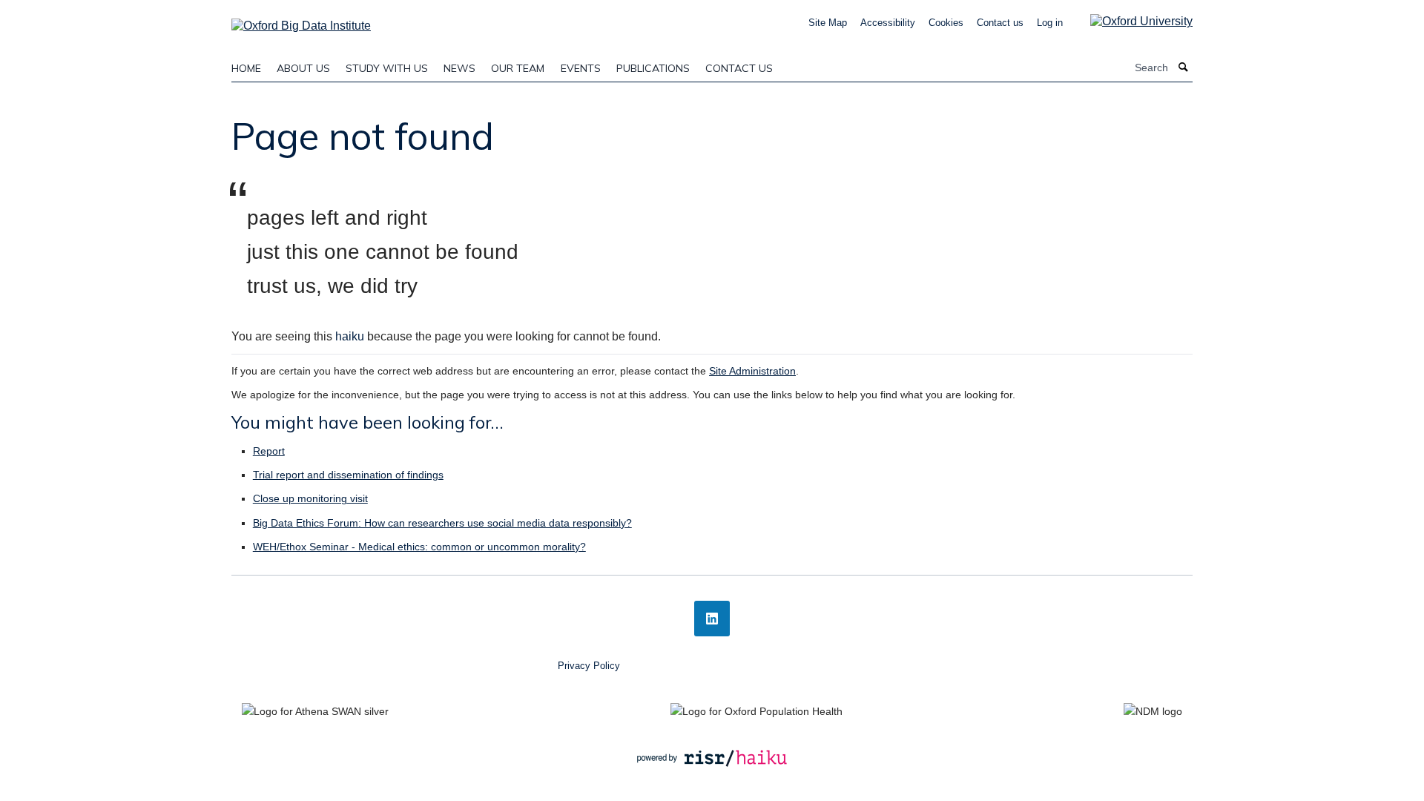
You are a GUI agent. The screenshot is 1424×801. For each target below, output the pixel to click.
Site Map (827, 22)
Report (269, 451)
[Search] (1184, 67)
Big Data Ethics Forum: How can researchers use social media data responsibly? (442, 523)
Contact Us (739, 68)
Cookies (946, 22)
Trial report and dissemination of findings (348, 475)
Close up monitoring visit (310, 498)
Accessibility (887, 22)
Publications (653, 68)
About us (303, 68)
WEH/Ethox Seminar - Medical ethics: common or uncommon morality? (419, 547)
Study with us (387, 68)
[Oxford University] (1130, 21)
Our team (517, 68)
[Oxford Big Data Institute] (301, 21)
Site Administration (752, 371)
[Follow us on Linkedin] (712, 618)
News (459, 68)
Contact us (1000, 22)
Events (581, 68)
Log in (1050, 22)
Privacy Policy (589, 665)
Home (246, 68)
